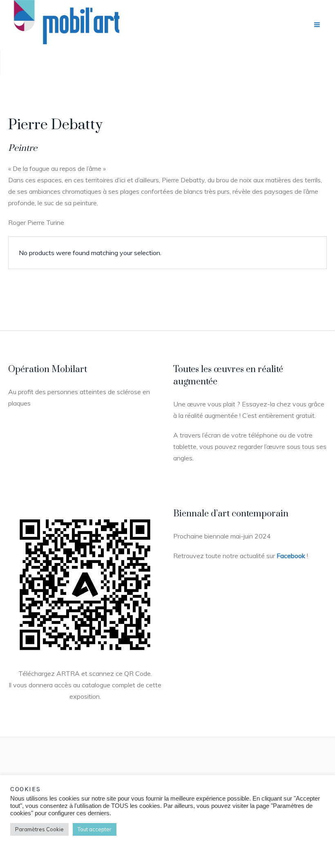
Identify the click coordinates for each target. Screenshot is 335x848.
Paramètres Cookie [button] (39, 829)
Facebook (291, 556)
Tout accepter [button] (95, 829)
